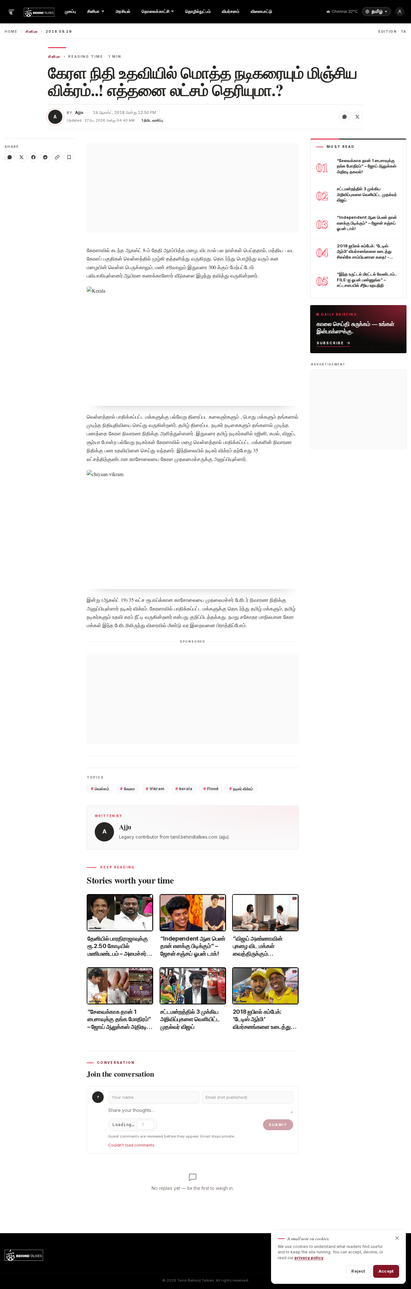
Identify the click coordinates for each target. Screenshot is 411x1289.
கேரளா (127, 788)
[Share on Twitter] (357, 116)
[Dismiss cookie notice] (397, 1238)
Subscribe (330, 342)
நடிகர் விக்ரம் (241, 788)
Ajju (79, 112)
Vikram (155, 788)
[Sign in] (399, 11)
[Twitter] (21, 157)
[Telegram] (45, 157)
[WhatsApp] (9, 157)
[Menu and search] (11, 11)
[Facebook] (33, 157)
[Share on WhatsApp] (344, 116)
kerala (183, 788)
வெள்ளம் (100, 788)
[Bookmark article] (69, 157)
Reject (358, 1271)
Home (11, 32)
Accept (386, 1271)
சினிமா (32, 32)
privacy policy (308, 1257)
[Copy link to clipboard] (57, 157)
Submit (278, 1125)
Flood (210, 788)
